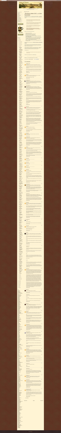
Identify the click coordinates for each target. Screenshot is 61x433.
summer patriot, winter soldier (20, 406)
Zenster (27, 106)
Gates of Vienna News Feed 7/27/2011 (20, 82)
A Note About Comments (20, 122)
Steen (26, 74)
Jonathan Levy (27, 63)
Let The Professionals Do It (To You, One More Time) (20, 217)
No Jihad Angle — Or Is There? (20, 133)
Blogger (31, 431)
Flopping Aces (19, 328)
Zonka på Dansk (19, 427)
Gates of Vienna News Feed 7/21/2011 (20, 139)
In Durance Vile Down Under (20, 76)
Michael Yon (19, 426)
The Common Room (19, 312)
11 (41, 157)
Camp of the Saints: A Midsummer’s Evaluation (20, 240)
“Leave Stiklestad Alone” (20, 201)
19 (41, 225)
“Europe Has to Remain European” (20, 190)
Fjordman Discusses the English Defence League (21, 165)
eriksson (27, 158)
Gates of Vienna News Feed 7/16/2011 (20, 180)
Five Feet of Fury (19, 327)
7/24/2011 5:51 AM (28, 163)
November (20, 42)
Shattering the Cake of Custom (20, 203)
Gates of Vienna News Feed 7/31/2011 (20, 48)
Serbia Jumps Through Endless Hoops (20, 147)
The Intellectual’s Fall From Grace (20, 243)
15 (41, 183)
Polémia (18, 382)
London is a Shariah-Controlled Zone (21, 251)
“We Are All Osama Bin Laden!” (21, 62)
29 (41, 348)
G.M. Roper (19, 396)
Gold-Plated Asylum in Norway (21, 193)
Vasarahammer (19, 417)
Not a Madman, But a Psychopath (20, 86)
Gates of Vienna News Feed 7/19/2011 (20, 156)
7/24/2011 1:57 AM (28, 72)
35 (41, 388)
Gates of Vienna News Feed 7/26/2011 (20, 94)
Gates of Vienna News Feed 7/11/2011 (20, 220)
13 (41, 165)
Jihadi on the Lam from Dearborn (20, 261)
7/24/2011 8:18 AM (28, 230)
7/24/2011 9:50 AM (28, 373)
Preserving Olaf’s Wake (20, 140)
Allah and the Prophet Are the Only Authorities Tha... (20, 214)
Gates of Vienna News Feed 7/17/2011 (20, 176)
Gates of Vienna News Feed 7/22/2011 (20, 130)
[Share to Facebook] (37, 59)
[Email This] (35, 59)
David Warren (19, 419)
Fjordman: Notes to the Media (20, 102)
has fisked (40, 16)
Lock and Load (19, 360)
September (20, 44)
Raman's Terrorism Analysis (20, 390)
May (19, 275)
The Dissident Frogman (19, 319)
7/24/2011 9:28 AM (28, 366)
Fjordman (27, 268)
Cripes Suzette (19, 315)
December (20, 41)
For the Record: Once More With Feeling (20, 126)
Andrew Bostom (19, 303)
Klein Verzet (19, 355)
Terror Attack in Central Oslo (20, 137)
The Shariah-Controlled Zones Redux (21, 78)
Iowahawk (18, 349)
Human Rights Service (19, 344)
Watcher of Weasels (19, 420)
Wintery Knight (19, 423)
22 (41, 268)
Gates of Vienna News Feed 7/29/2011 (20, 66)
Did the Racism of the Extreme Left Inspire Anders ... (21, 50)
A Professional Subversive (20, 152)
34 (41, 379)
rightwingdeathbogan (19, 395)
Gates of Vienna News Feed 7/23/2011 (20, 119)
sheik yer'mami (27, 331)
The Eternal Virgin (20, 255)
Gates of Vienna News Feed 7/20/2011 (20, 149)
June (19, 274)
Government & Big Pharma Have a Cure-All (20, 145)
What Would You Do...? (20, 161)
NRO (18, 371)
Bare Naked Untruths (21, 269)
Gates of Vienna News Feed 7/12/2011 (20, 212)
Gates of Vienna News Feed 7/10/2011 (20, 230)
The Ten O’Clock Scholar (19, 409)
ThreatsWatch (19, 410)
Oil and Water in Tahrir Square (20, 71)
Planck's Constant (19, 381)
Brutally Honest (19, 306)
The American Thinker (19, 294)
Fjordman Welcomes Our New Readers (21, 115)
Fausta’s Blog (19, 326)
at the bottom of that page (31, 57)
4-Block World (19, 291)
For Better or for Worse (20, 224)
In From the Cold (19, 346)
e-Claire (18, 322)
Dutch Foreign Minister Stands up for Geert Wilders (20, 266)
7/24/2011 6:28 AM (28, 200)
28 (41, 331)
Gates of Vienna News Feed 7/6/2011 (20, 260)
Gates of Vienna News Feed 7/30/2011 (20, 58)
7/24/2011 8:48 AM (28, 287)
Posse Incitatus (19, 386)
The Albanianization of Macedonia (21, 166)
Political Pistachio (19, 384)
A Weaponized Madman (20, 121)
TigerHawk (18, 411)
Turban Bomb (19, 414)
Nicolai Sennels (19, 17)
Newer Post (25, 400)
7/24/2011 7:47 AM (28, 223)
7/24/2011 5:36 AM (28, 156)
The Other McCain (19, 377)
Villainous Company (19, 418)
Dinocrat (18, 318)
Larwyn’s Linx (19, 356)
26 (41, 310)
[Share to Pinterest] (38, 59)
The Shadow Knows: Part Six (21, 178)
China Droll (18, 309)
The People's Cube (19, 379)
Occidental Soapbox (19, 372)
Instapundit (18, 347)
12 (41, 161)
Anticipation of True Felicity (21, 64)
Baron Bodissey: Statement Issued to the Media (21, 91)
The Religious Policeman (19, 393)
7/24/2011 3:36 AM (28, 104)
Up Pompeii (19, 415)
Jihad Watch (18, 351)
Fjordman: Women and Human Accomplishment (21, 234)
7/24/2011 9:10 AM (28, 329)
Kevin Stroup (27, 324)
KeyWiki (18, 353)
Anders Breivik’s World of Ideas (20, 61)
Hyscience (18, 345)
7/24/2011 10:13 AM (28, 377)
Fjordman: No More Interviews (20, 96)
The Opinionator (19, 376)
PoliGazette (18, 383)
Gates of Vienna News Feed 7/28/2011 (20, 75)
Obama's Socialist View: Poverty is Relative (20, 172)
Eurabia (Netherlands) (19, 324)
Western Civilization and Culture (20, 421)
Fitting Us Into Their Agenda (21, 110)
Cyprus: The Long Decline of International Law (21, 154)
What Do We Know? (21, 127)
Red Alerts (18, 391)
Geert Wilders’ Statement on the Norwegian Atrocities (21, 98)
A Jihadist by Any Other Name (20, 87)
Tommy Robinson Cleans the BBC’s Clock (21, 106)
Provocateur (18, 388)
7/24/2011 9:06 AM (28, 322)
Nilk (26, 232)
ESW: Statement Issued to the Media (20, 101)
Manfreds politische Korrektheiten (20, 362)
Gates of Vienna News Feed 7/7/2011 (20, 254)
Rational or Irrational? (20, 80)
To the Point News (19, 412)
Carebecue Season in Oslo (21, 241)
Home (34, 400)
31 (41, 362)
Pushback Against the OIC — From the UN (20, 68)
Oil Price (18, 373)
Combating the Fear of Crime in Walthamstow (20, 186)
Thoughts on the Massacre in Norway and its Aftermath (20, 52)
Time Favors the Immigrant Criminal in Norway (20, 174)
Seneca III (19, 16)
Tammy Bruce (19, 305)
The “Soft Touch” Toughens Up (20, 151)
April (19, 276)
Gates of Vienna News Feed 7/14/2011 (20, 197)
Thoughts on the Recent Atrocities (21, 111)
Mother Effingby (27, 85)
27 (41, 323)
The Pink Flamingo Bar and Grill (20, 380)
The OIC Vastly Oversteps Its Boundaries (20, 268)
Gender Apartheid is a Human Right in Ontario (21, 183)
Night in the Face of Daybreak (21, 59)
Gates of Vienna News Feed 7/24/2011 (20, 113)
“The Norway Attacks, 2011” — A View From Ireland (21, 117)
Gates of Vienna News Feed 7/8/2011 (20, 245)
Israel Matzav (19, 350)
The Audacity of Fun (21, 252)
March (19, 277)
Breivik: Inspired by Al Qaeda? (20, 69)
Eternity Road (19, 323)
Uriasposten (18, 416)
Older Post (41, 400)
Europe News (19, 325)
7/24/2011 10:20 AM (28, 396)
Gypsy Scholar (19, 338)
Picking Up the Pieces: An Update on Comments (20, 55)
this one (34, 264)
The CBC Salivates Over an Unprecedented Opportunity (20, 84)
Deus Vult (18, 317)
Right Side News (19, 394)
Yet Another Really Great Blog (20, 425)
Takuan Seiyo (19, 14)
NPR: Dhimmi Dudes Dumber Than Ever (20, 158)
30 (41, 354)
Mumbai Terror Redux (20, 210)
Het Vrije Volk (19, 340)
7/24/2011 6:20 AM (28, 191)
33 (41, 374)
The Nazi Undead (20, 143)
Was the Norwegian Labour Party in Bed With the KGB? (20, 249)
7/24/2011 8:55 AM (28, 301)
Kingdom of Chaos (19, 354)
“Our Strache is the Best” (20, 257)
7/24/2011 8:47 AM (28, 266)
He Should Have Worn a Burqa (20, 232)
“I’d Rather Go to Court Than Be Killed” (20, 209)
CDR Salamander (19, 308)
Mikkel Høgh (19, 342)
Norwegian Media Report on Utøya (20, 135)
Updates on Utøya (20, 134)
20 (41, 232)
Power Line (18, 387)
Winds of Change (19, 422)
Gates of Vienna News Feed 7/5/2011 (20, 271)
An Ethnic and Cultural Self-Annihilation (20, 142)
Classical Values (19, 311)
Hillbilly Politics (19, 341)
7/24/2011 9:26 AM (28, 361)
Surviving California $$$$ (20, 407)
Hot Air (18, 343)
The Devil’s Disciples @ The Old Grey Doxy (21, 108)
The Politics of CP (19, 385)
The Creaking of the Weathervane (20, 168)
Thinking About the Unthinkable (20, 160)
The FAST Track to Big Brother (20, 262)
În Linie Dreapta (19, 290)
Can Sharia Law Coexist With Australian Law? (20, 226)
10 (41, 146)
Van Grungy (27, 219)
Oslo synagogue (27, 40)
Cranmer (18, 314)
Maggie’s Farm (19, 361)
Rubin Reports (19, 397)
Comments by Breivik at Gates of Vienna (20, 89)
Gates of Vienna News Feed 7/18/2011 (20, 170)
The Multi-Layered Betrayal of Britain (20, 222)
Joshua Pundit (19, 352)
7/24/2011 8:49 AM (28, 292)
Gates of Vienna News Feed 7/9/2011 (20, 238)
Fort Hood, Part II (20, 56)
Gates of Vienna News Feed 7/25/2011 (20, 104)
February (20, 278)
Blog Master (27, 375)
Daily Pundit (19, 316)
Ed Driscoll (18, 320)
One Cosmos (19, 374)
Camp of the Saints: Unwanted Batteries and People (20, 199)
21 (41, 245)
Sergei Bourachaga (19, 18)
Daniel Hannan (19, 339)
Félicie (26, 289)
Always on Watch (19, 292)
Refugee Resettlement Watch (20, 392)
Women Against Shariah (19, 424)
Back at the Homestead (20, 273)
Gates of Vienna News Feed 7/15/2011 (20, 188)
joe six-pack (27, 379)
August (19, 45)
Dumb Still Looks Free (19, 321)
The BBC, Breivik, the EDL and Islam (20, 73)
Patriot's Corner (19, 378)
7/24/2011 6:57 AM (28, 217)
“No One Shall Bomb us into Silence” (21, 128)
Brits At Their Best (19, 304)
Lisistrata (18, 359)
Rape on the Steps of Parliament (21, 163)
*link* (26, 365)
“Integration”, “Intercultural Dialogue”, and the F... (20, 228)
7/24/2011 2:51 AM (28, 89)
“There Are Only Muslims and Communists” (20, 247)
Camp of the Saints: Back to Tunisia (20, 181)
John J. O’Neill (19, 15)
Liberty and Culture (19, 358)
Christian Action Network (19, 310)
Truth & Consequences (19, 413)
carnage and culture (19, 307)
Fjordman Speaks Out (20, 124)
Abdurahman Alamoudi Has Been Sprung (20, 195)
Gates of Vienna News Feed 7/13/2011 (20, 205)
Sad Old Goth (19, 398)
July (19, 46)
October (20, 43)
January (20, 279)
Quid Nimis (18, 389)
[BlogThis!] (36, 59)
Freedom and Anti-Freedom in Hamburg (20, 207)
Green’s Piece (19, 337)
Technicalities (19, 408)
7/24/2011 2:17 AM (28, 83)
